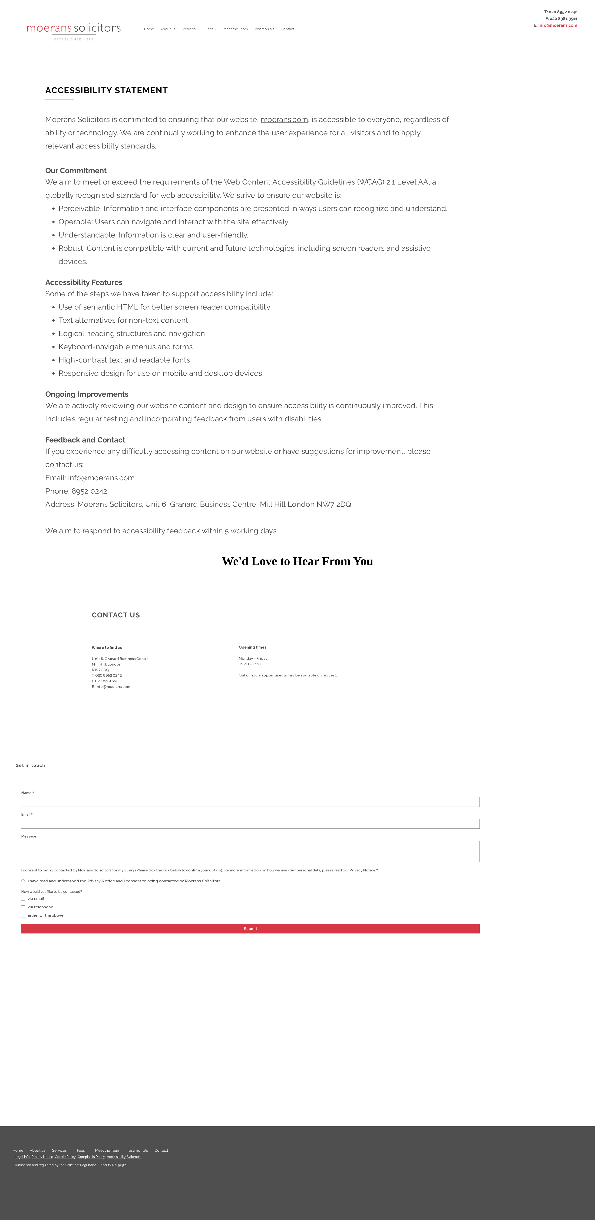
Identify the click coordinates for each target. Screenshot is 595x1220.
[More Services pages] (198, 29)
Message (28, 836)
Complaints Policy (91, 1157)
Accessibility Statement (124, 1157)
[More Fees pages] (216, 29)
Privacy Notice (42, 1157)
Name (27, 793)
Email (27, 814)
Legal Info (22, 1157)
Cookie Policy (65, 1157)
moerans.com (284, 119)
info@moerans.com (558, 25)
